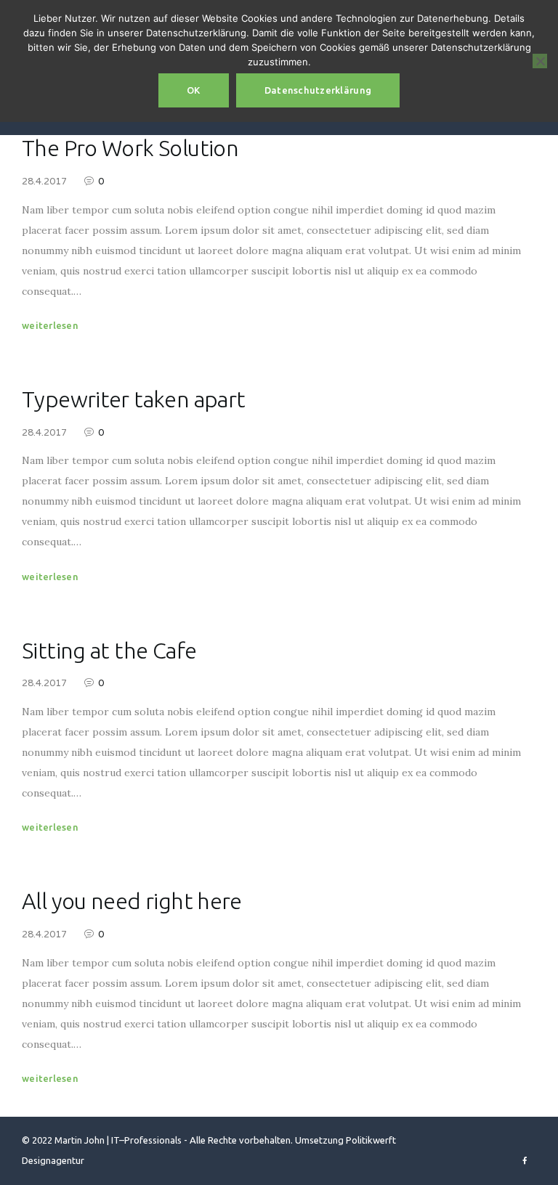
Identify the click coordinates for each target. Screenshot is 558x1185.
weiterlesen (50, 325)
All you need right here (132, 900)
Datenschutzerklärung (317, 90)
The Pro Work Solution (130, 147)
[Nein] (540, 61)
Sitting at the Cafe (109, 650)
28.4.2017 (44, 181)
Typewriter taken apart (133, 399)
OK (194, 90)
